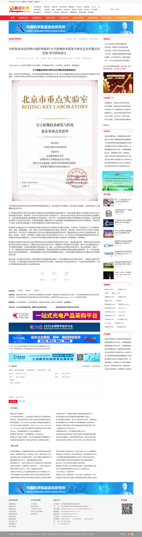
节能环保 (119, 323)
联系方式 (57, 500)
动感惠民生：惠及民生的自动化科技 (117, 103)
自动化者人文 (13, 521)
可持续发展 (110, 315)
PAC (108, 323)
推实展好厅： (38, 12)
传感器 (122, 297)
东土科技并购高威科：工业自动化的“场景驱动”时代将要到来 (29, 416)
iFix (99, 7)
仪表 (122, 315)
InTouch (93, 7)
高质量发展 (110, 304)
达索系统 (47, 9)
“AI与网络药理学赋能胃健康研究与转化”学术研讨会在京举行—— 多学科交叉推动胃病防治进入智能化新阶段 (91, 457)
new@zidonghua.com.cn (69, 514)
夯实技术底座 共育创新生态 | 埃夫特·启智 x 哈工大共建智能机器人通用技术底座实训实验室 (85, 451)
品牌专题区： (38, 9)
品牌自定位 (36, 18)
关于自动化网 (120, 18)
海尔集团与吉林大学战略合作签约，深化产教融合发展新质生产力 (31, 457)
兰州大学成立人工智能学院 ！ (65, 472)
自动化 (106, 293)
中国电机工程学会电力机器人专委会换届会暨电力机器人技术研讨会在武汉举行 (81, 477)
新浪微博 (128, 534)
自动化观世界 (83, 39)
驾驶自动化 (92, 18)
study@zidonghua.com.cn (69, 516)
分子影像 (19, 290)
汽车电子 (79, 7)
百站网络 (91, 12)
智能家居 (109, 327)
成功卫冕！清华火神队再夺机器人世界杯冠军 (70, 463)
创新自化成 (50, 18)
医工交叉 (89, 227)
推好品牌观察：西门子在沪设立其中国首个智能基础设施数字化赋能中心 (33, 422)
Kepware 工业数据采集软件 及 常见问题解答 (24, 431)
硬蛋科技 (59, 9)
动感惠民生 (12, 524)
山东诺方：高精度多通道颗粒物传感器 (118, 54)
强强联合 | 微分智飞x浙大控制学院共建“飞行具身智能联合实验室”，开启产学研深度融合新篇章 (86, 466)
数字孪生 (47, 7)
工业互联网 (122, 319)
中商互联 (56, 12)
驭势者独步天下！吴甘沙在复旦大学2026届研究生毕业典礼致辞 (30, 463)
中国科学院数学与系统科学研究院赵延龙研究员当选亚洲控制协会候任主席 (34, 477)
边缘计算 (55, 7)
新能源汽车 (124, 304)
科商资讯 (87, 9)
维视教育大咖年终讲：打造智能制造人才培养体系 (26, 434)
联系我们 (37, 1)
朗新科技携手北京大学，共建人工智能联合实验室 (26, 469)
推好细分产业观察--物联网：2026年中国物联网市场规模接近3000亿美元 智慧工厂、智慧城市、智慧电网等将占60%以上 (49, 437)
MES (122, 308)
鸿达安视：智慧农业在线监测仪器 (116, 47)
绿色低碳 (121, 327)
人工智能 (122, 289)
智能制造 (71, 7)
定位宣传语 (34, 506)
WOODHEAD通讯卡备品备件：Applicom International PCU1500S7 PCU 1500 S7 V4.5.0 (39, 425)
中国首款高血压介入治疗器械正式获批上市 (70, 431)
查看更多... (106, 125)
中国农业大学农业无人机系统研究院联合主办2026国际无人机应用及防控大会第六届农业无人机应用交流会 (44, 472)
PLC (122, 312)
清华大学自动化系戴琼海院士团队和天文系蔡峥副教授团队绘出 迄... (32, 346)
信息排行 (107, 131)
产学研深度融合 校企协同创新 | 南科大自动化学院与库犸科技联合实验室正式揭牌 (36, 474)
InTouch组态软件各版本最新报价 (116, 44)
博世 (53, 9)
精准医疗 (36, 290)
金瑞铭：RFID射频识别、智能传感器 (117, 57)
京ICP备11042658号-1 (54, 534)
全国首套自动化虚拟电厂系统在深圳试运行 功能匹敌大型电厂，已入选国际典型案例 (37, 440)
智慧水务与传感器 (16, 414)
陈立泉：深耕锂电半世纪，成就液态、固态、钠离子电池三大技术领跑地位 (34, 454)
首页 (12, 18)
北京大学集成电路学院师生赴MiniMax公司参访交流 (72, 469)
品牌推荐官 (73, 12)
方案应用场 (64, 18)
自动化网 (43, 58)
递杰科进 (67, 9)
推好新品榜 (106, 18)
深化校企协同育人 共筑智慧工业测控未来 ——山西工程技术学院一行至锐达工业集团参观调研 (40, 466)
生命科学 (28, 290)
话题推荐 (107, 285)
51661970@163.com (85, 509)
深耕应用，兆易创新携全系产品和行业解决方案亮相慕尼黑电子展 (31, 419)
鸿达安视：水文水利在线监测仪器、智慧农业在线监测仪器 (27, 307)
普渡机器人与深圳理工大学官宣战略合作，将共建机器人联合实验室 (78, 454)
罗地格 (80, 9)
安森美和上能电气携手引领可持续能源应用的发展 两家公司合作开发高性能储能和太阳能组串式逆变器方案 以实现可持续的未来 (97, 425)
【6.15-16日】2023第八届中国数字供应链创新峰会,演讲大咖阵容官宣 (32, 428)
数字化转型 (63, 7)
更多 (130, 131)
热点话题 (107, 194)
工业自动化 (110, 312)
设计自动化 (12, 526)
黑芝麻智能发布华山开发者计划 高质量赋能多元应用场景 (74, 422)
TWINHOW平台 (36, 509)
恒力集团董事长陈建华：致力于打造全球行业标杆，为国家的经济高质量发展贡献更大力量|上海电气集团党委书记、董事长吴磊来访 (98, 419)
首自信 (74, 9)
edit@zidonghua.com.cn (69, 509)
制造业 (109, 289)
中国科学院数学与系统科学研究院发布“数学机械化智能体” (74, 460)
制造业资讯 (64, 12)
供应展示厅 (47, 12)
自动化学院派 (78, 18)
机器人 (116, 293)
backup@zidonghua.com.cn (70, 511)
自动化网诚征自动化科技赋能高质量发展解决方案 (72, 416)
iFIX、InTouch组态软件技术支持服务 (117, 60)
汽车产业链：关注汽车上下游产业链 (117, 116)
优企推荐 (94, 9)
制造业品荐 (82, 12)
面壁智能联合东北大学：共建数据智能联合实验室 (26, 460)
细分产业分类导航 (37, 511)
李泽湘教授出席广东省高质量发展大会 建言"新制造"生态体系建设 (32, 349)
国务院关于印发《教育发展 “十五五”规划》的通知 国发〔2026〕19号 (78, 474)
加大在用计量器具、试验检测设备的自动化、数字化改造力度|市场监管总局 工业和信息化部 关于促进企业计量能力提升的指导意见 (98, 437)
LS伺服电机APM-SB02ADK (65, 428)
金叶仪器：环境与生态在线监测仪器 (117, 50)
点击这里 (67, 302)
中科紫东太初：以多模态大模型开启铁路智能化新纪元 (73, 414)
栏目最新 (107, 334)
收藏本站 (24, 1)
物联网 (108, 300)
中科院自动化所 (87, 58)
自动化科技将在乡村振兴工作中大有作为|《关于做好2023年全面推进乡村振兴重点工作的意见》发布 (88, 440)
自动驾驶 (86, 7)
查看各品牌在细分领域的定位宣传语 (67, 307)
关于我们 (30, 1)
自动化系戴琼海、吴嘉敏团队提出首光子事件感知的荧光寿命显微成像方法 (34, 451)
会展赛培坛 (23, 18)
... (102, 7)
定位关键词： (38, 7)
